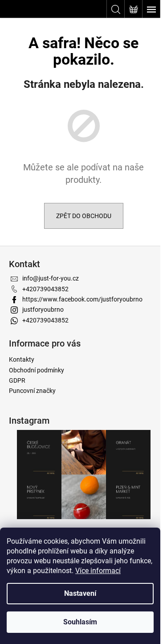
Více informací (98, 570)
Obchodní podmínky (36, 370)
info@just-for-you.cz (50, 278)
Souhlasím (80, 622)
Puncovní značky (32, 390)
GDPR (17, 380)
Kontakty (21, 359)
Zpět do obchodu (83, 215)
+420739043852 (45, 289)
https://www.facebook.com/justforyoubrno (82, 299)
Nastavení (80, 593)
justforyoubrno (43, 309)
